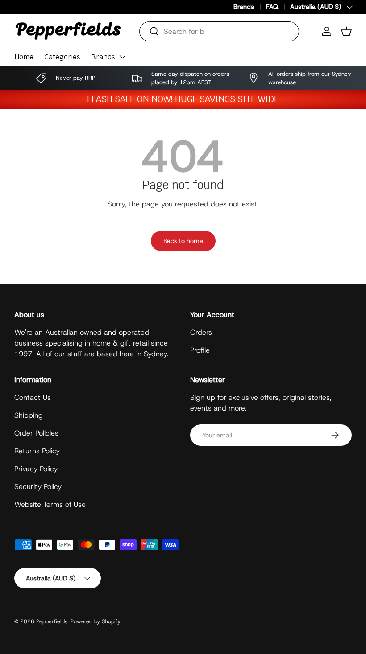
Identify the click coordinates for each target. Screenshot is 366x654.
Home (23, 57)
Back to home (183, 241)
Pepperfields (51, 621)
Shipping (28, 415)
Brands (243, 6)
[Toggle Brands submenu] (122, 56)
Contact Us (32, 397)
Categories (62, 57)
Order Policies (36, 433)
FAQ (272, 6)
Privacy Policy (36, 468)
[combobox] (219, 31)
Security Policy (38, 486)
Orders (201, 332)
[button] (346, 31)
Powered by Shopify (96, 621)
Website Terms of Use (50, 504)
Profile (200, 350)
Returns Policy (37, 451)
